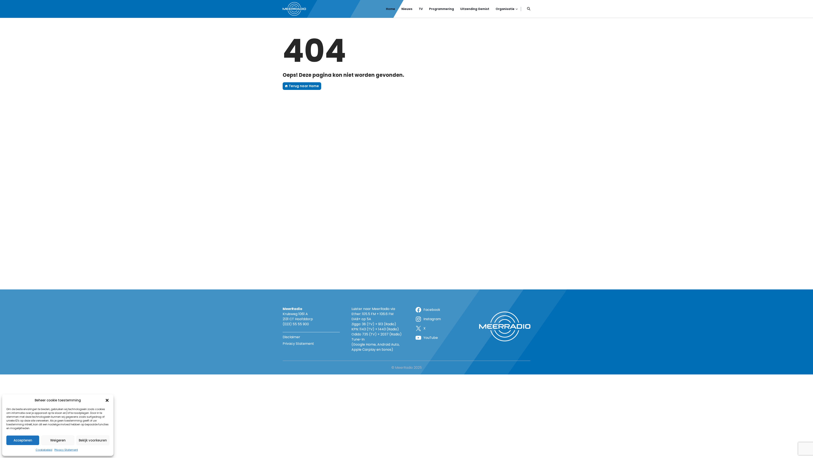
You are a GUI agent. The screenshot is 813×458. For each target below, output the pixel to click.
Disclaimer (291, 337)
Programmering (441, 9)
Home (390, 9)
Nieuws (406, 9)
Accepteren (23, 440)
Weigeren (58, 440)
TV (421, 9)
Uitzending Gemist (474, 9)
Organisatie (505, 9)
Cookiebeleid (44, 450)
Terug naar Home (303, 86)
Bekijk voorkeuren (93, 440)
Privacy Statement (66, 450)
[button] (107, 400)
